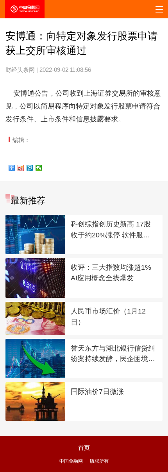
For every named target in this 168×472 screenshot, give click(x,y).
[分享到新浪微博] (21, 168)
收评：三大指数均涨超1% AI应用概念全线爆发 (111, 273)
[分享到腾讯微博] (30, 168)
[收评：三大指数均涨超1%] (35, 278)
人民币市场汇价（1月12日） (108, 316)
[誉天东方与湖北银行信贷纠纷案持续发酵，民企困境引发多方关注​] (35, 358)
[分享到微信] (39, 168)
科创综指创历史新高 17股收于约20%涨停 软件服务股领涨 (111, 230)
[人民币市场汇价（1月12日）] (35, 318)
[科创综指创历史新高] (35, 234)
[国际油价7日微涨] (35, 401)
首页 (84, 447)
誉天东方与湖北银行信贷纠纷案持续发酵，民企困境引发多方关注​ (113, 354)
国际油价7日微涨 (97, 391)
